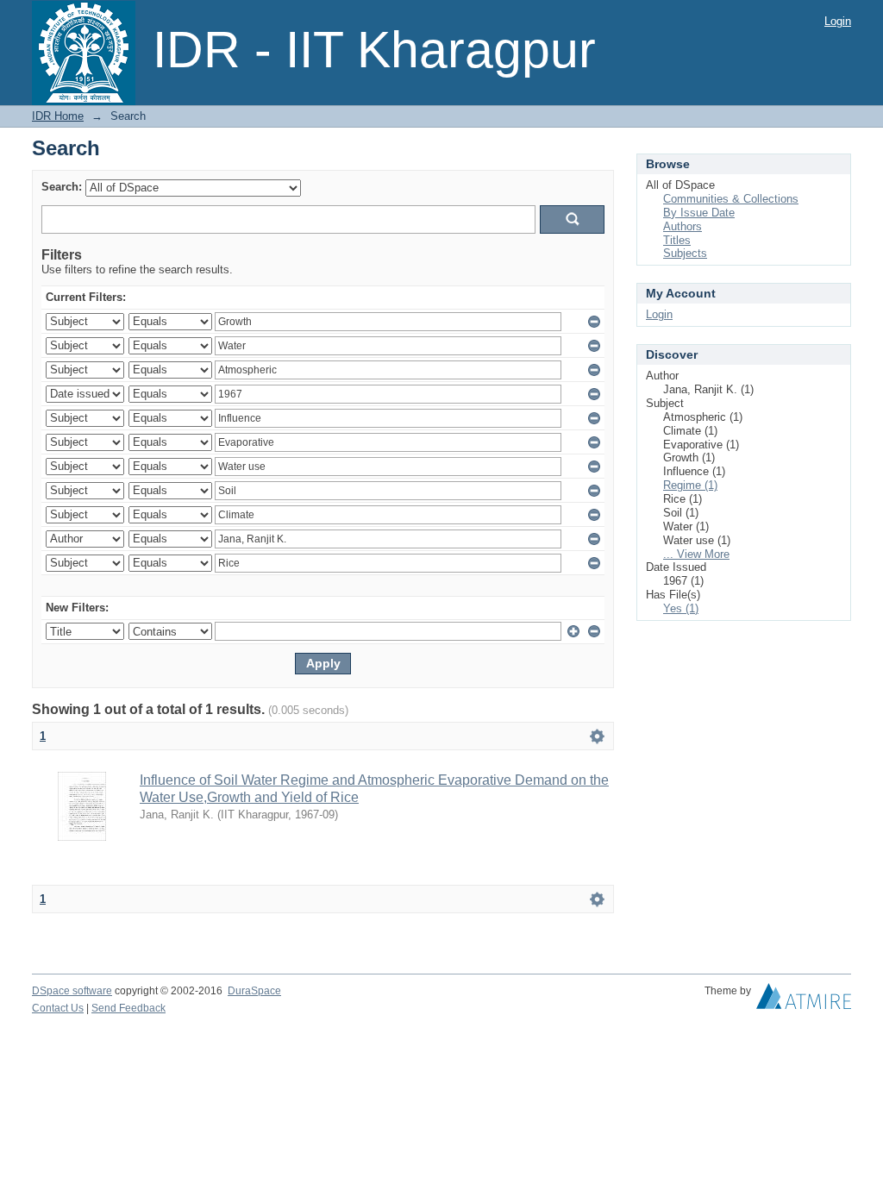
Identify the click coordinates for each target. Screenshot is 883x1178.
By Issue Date (699, 212)
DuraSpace (254, 991)
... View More (696, 554)
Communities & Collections (730, 198)
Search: (61, 186)
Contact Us (58, 1008)
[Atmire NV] (803, 1000)
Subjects (685, 253)
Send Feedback (128, 1008)
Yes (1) (680, 608)
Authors (682, 226)
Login (837, 21)
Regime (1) (690, 485)
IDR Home (58, 116)
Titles (677, 240)
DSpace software (72, 991)
